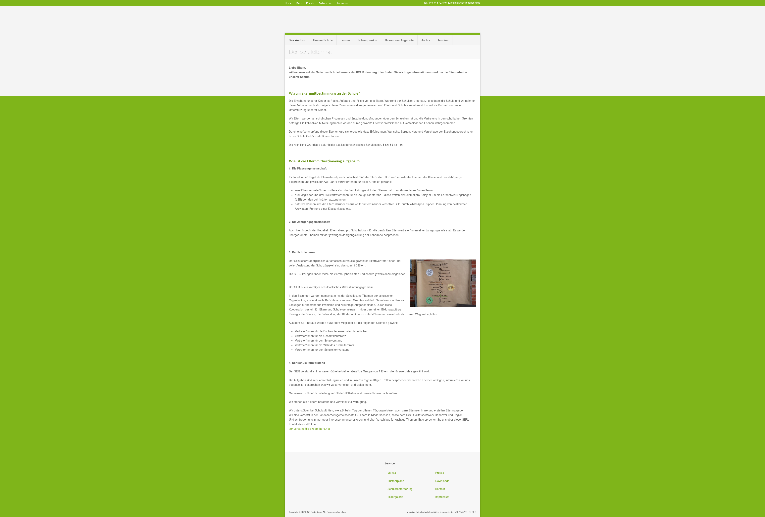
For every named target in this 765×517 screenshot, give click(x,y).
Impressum (343, 3)
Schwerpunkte (367, 40)
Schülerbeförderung (400, 489)
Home (288, 3)
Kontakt (310, 3)
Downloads (442, 481)
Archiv (425, 40)
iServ (299, 3)
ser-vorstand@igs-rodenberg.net (309, 429)
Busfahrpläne (395, 481)
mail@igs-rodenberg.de (467, 2)
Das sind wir (297, 40)
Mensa (391, 473)
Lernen (345, 40)
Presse (439, 473)
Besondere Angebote (399, 40)
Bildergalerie (395, 497)
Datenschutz (325, 3)
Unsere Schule (323, 40)
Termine (443, 40)
